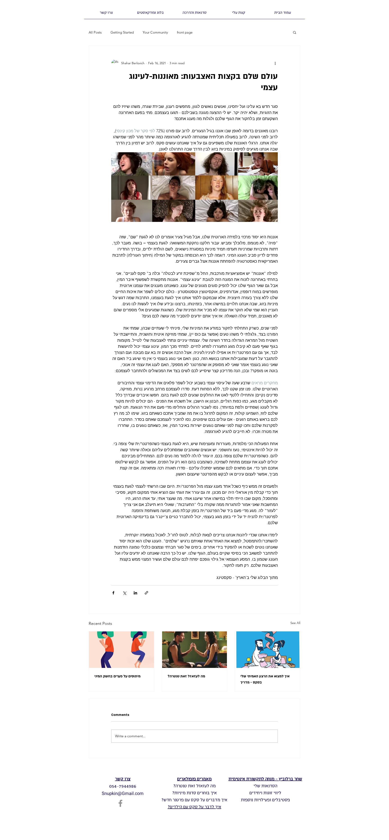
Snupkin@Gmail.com (123, 793)
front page (184, 32)
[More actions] (275, 63)
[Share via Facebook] (113, 593)
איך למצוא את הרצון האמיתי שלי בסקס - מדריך (264, 679)
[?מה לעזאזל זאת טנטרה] (194, 649)
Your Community (155, 32)
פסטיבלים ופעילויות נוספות (265, 800)
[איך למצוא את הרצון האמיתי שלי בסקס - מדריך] (267, 649)
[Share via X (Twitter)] (124, 593)
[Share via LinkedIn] (135, 593)
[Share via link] (146, 593)
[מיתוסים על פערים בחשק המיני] (121, 649)
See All (295, 623)
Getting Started (122, 32)
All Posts (95, 32)
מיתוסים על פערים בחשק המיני (117, 676)
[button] (194, 12)
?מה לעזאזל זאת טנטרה (186, 676)
